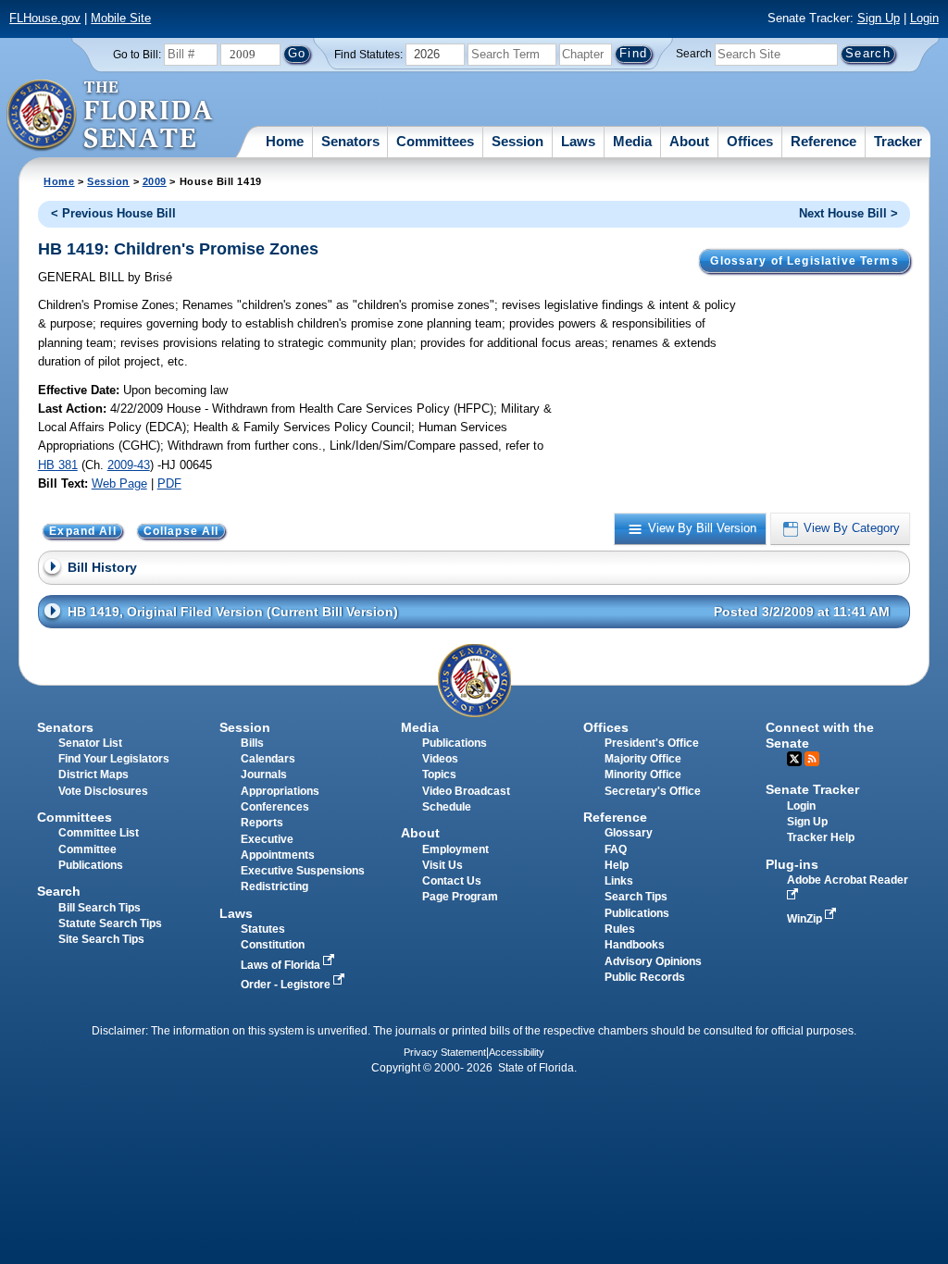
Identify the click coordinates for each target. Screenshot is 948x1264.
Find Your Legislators (113, 758)
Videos (440, 758)
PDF (169, 483)
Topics (439, 774)
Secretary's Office (653, 791)
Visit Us (442, 865)
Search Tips (636, 896)
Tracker (898, 141)
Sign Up (878, 18)
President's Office (652, 743)
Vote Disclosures (103, 791)
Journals (264, 774)
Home (285, 141)
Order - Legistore (287, 984)
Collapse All (181, 531)
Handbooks (635, 944)
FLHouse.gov (45, 18)
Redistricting (274, 886)
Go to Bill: (137, 54)
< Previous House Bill (113, 213)
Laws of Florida (282, 965)
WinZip (806, 918)
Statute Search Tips (110, 923)
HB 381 (58, 465)
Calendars (268, 758)
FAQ (616, 849)
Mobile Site (121, 18)
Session (517, 141)
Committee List (98, 832)
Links (619, 880)
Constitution (273, 944)
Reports (262, 822)
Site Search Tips (101, 939)
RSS (812, 758)
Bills (252, 743)
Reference (823, 141)
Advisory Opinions (653, 961)
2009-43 (128, 465)
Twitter (794, 758)
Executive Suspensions (303, 870)
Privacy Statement (445, 1052)
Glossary (629, 832)
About (689, 141)
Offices (750, 141)
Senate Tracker (812, 789)
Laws (578, 141)
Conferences (275, 806)
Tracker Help (820, 837)
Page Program (460, 896)
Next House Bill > (848, 213)
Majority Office (643, 758)
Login (924, 18)
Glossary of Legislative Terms (804, 260)
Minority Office (643, 774)
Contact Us (451, 880)
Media (632, 141)
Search (694, 53)
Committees (435, 141)
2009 (155, 181)
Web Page (119, 483)
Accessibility (516, 1052)
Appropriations (280, 791)
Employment (455, 849)
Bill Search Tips (99, 907)
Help (617, 865)
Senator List (90, 743)
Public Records (645, 977)
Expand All (83, 531)
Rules (620, 929)
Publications (454, 743)
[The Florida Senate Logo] (110, 116)
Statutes (263, 929)
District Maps (93, 774)
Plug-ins (792, 864)
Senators (350, 141)
